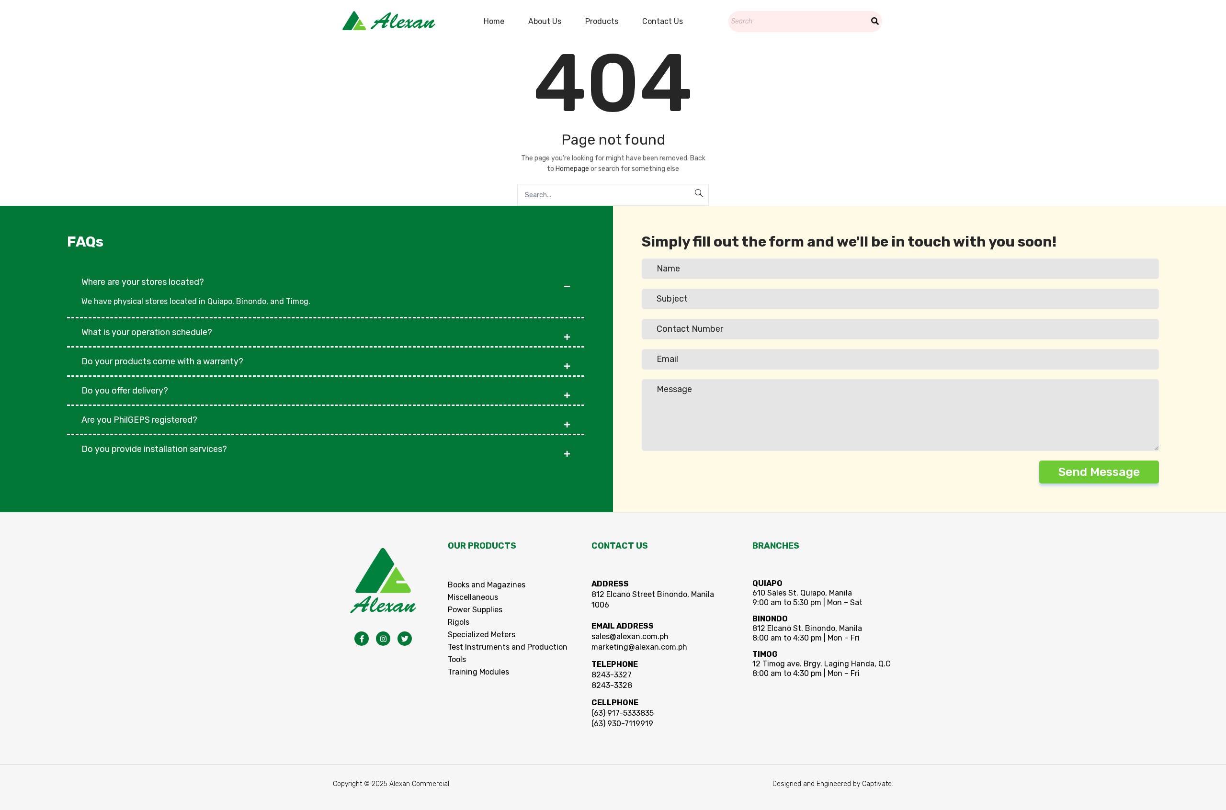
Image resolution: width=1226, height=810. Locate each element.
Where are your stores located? (142, 282)
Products (601, 21)
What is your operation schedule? (146, 332)
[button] (325, 277)
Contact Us (662, 21)
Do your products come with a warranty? (162, 361)
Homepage (572, 169)
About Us (544, 21)
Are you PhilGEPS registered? (139, 420)
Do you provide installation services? (154, 449)
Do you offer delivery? (124, 390)
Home (494, 21)
